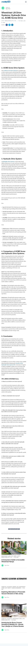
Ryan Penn (8, 8)
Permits (14, 586)
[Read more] (14, 548)
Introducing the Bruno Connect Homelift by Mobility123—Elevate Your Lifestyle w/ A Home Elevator (12, 624)
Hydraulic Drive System (8, 161)
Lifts (2, 20)
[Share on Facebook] (7, 25)
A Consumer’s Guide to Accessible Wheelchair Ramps (13, 561)
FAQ (12, 556)
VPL (15, 20)
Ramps (15, 556)
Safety (18, 556)
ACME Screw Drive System (10, 70)
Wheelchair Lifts (9, 20)
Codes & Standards (16, 588)
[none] (26, 2)
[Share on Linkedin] (12, 25)
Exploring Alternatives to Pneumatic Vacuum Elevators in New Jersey (13, 593)
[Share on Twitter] (9, 25)
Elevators (9, 586)
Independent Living (6, 556)
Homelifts (4, 586)
